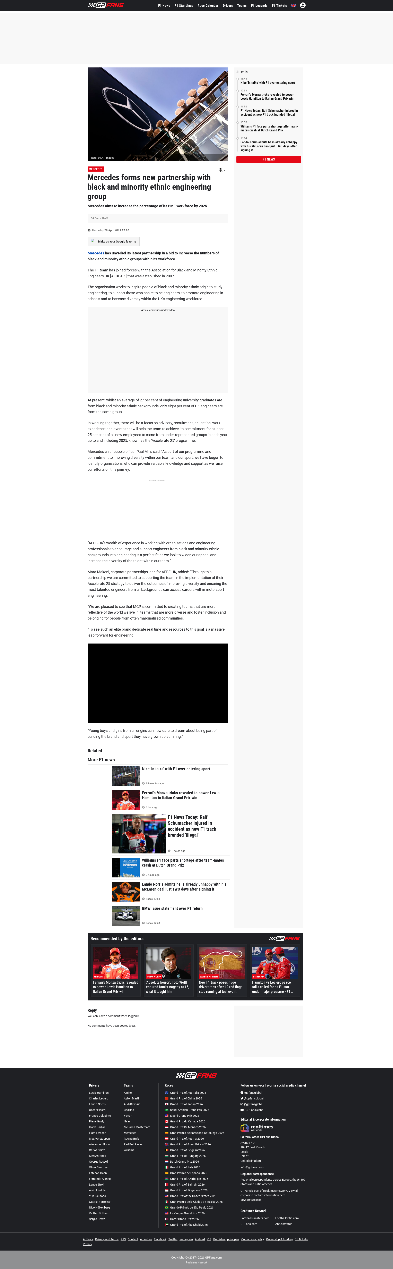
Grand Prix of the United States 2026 (193, 1196)
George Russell (98, 1161)
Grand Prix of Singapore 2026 (189, 1190)
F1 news (269, 159)
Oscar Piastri (97, 1110)
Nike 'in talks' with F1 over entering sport (268, 83)
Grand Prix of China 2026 (186, 1098)
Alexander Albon (99, 1144)
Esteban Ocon (98, 1173)
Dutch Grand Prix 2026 (184, 1161)
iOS (209, 1239)
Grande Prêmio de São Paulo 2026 (191, 1207)
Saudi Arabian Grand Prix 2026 (189, 1110)
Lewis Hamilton (99, 1092)
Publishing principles (226, 1239)
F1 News (164, 6)
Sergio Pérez (97, 1219)
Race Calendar (208, 6)
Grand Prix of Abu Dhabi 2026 (189, 1224)
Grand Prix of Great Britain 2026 (190, 1144)
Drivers (228, 6)
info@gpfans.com (252, 1167)
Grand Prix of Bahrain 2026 (187, 1184)
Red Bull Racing (133, 1144)
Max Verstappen (99, 1138)
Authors (88, 1239)
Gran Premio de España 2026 (188, 1173)
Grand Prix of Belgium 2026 (187, 1150)
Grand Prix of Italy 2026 (185, 1167)
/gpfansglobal (252, 1092)
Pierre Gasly (96, 1121)
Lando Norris (97, 1104)
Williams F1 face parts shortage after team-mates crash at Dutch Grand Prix (269, 128)
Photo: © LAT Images (102, 157)
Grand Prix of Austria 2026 (187, 1138)
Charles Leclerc (98, 1098)
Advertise (146, 1239)
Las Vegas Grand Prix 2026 (187, 1213)
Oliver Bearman (98, 1167)
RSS (123, 1239)
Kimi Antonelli (97, 1155)
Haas (127, 1121)
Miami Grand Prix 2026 (184, 1115)
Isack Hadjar (97, 1127)
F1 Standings (184, 6)
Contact (133, 1239)
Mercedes (96, 169)
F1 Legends (259, 6)
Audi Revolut (132, 1104)
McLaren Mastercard (137, 1127)
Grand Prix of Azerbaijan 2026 (189, 1178)
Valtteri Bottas (98, 1213)
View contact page (251, 1199)
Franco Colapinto (100, 1115)
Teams (242, 6)
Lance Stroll (96, 1184)
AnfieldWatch (283, 1224)
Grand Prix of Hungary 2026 (188, 1155)
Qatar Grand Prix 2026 (184, 1219)
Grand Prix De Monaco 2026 (188, 1127)
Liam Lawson (97, 1133)
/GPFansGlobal (254, 1110)
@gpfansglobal (253, 1098)
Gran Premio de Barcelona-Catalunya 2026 (197, 1133)
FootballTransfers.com (255, 1218)
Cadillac (129, 1110)
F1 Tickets (279, 6)
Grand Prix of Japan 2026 (186, 1104)
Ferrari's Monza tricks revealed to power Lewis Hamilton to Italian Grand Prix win (267, 96)
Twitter (172, 1239)
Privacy (87, 1244)
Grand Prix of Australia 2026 (188, 1092)
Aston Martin (132, 1098)
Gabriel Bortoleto (100, 1201)
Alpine (128, 1092)
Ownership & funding (279, 1239)
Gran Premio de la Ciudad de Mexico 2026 (196, 1201)
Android (200, 1239)
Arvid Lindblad (98, 1190)
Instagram (186, 1239)
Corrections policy (252, 1239)
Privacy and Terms (107, 1239)
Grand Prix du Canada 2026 (187, 1121)
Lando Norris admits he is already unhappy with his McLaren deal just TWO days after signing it (269, 146)
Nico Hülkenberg (99, 1207)
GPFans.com (249, 1224)
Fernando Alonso (100, 1178)
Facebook (160, 1239)
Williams (129, 1150)
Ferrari (128, 1115)
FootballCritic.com (287, 1218)
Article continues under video (158, 310)
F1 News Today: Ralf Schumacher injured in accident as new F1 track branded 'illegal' (269, 112)
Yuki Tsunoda (97, 1196)
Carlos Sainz (97, 1150)
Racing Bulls (131, 1138)
